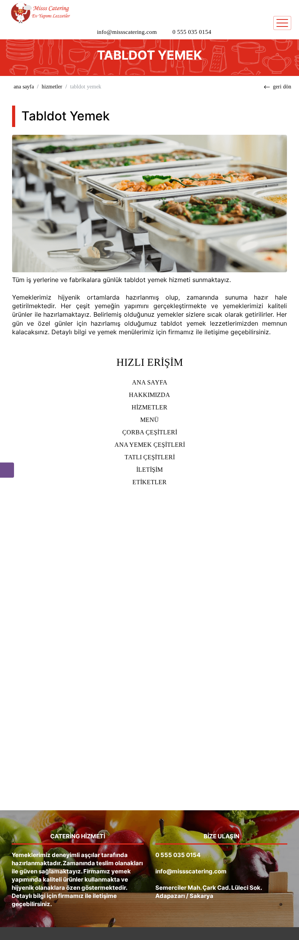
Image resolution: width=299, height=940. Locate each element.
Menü (149, 419)
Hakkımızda (149, 395)
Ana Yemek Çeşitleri (149, 444)
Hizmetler (52, 87)
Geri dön (282, 87)
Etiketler (149, 482)
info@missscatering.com (127, 32)
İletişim (149, 469)
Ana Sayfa (149, 382)
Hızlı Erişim (149, 362)
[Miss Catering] (39, 12)
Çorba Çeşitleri (149, 432)
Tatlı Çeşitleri (150, 457)
